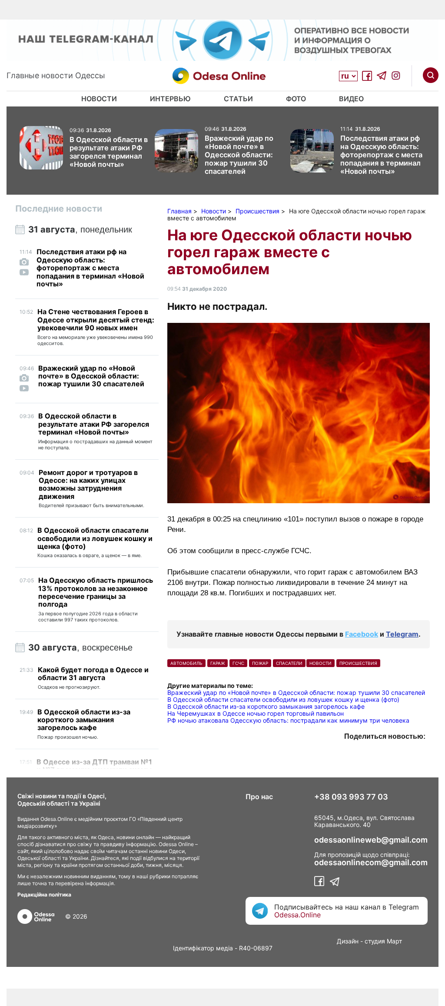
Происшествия (358, 663)
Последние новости (58, 208)
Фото (296, 98)
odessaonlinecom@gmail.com (371, 862)
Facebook (361, 634)
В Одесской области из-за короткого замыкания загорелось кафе (266, 706)
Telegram (402, 634)
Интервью (170, 98)
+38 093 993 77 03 (351, 797)
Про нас (259, 796)
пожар (260, 663)
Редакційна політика (44, 894)
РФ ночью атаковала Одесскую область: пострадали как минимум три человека (288, 720)
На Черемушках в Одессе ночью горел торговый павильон (255, 713)
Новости (99, 98)
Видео (351, 98)
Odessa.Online (297, 914)
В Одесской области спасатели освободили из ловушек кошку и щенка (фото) (283, 699)
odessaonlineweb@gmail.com (371, 840)
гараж (217, 663)
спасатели (289, 663)
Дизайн (348, 941)
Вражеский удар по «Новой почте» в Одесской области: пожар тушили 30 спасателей (296, 692)
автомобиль (186, 663)
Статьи (238, 98)
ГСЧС (238, 663)
